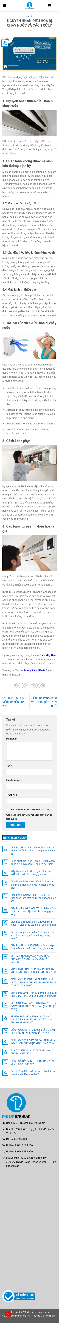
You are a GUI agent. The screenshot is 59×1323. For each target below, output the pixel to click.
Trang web (11, 795)
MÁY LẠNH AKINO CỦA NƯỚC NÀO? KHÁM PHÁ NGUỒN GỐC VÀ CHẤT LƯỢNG (30, 958)
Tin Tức (29, 17)
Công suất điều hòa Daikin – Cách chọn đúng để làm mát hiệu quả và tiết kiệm (33, 862)
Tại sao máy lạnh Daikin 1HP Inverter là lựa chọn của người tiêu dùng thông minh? (32, 934)
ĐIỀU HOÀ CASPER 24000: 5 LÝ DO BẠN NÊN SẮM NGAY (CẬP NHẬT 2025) (33, 1031)
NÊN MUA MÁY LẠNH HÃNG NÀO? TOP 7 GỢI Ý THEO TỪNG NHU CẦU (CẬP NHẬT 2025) (33, 1006)
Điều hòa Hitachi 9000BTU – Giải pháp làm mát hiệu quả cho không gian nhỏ (32, 947)
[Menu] (4, 5)
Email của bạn (14, 780)
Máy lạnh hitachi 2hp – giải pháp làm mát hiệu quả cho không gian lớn (31, 873)
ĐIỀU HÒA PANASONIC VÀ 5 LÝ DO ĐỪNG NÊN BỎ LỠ (44, 702)
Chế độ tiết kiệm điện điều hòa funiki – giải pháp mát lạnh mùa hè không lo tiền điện (33, 884)
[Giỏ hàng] (49, 5)
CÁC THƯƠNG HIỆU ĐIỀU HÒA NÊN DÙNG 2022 (14, 702)
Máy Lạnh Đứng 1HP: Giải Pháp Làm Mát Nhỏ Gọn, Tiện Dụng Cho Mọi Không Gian (34, 994)
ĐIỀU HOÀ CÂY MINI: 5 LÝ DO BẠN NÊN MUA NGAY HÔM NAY (32, 1062)
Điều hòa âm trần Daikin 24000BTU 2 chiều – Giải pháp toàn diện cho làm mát (33, 923)
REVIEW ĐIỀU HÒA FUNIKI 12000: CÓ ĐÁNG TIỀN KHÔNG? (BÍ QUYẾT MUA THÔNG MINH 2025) (31, 1019)
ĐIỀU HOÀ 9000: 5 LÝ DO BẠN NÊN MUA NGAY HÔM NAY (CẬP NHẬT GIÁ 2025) (33, 1042)
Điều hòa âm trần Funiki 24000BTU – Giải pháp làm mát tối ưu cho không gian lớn (33, 897)
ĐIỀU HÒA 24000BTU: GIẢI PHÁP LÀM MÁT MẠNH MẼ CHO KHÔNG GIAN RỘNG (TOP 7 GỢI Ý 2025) (33, 982)
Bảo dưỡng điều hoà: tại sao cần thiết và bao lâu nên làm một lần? (33, 1073)
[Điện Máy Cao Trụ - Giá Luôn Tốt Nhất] (29, 5)
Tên (8, 766)
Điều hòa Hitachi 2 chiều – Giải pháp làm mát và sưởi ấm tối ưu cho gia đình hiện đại (33, 850)
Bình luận (11, 738)
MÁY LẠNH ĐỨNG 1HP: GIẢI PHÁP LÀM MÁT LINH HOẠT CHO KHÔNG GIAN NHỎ (33, 971)
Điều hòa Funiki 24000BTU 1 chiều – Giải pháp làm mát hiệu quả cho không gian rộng (33, 911)
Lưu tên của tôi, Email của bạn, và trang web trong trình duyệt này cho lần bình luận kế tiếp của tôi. (29, 814)
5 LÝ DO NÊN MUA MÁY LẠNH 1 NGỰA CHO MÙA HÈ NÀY (32, 1052)
